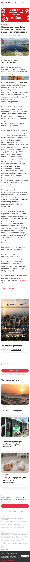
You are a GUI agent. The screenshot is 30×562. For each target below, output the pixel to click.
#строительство (8, 293)
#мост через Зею (8, 288)
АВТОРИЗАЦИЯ (15, 370)
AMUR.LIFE (22, 280)
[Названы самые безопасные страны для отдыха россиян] (26, 413)
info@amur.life (6, 499)
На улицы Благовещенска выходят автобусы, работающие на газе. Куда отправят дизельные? (15, 443)
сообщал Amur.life (11, 247)
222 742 (20, 497)
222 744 (5, 497)
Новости (4, 24)
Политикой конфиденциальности (9, 560)
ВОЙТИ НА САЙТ (15, 506)
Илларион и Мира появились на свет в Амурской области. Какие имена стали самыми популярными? (15, 479)
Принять (25, 556)
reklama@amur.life (21, 499)
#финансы (22, 293)
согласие (5, 553)
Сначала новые (5, 349)
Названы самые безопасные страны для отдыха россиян (13, 410)
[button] (21, 511)
